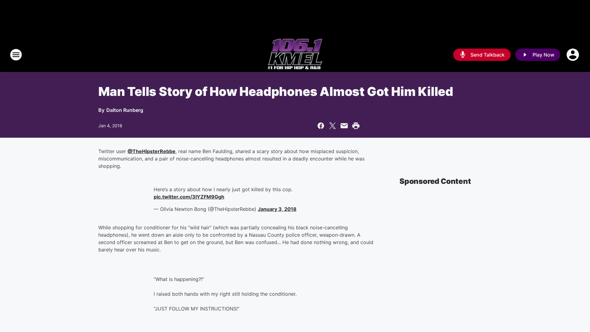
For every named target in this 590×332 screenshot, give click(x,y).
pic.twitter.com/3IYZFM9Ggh (189, 197)
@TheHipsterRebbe (151, 151)
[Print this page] (356, 125)
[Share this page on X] (332, 125)
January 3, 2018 (277, 209)
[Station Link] (295, 55)
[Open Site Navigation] (16, 55)
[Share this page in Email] (344, 125)
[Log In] (573, 55)
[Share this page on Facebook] (321, 125)
